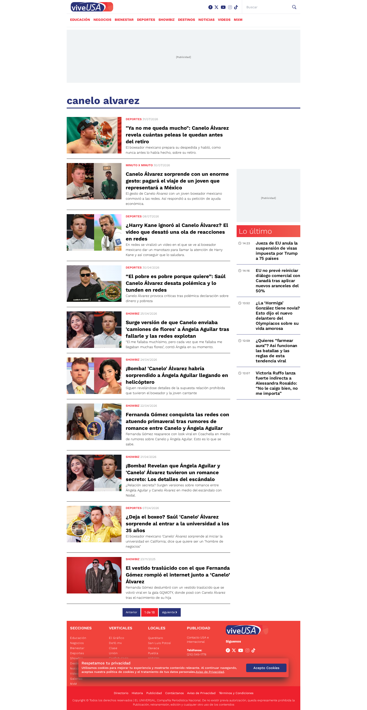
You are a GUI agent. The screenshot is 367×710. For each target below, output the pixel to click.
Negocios (102, 20)
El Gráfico (116, 638)
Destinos (186, 20)
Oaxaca (153, 648)
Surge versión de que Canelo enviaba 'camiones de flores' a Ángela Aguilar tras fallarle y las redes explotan (177, 329)
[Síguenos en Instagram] (231, 9)
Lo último (255, 231)
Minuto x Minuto (139, 165)
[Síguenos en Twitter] (217, 9)
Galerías (76, 678)
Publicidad (154, 693)
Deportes (146, 20)
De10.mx (115, 643)
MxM (238, 20)
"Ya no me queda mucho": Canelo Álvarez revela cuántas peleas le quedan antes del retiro (177, 135)
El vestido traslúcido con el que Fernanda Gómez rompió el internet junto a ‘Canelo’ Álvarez (178, 575)
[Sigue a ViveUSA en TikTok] (254, 651)
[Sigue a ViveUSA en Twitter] (235, 651)
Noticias (206, 20)
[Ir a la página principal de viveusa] (90, 7)
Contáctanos (174, 693)
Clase (113, 648)
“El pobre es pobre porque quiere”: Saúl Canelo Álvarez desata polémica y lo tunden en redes (176, 283)
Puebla (153, 653)
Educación (80, 20)
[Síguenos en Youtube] (224, 9)
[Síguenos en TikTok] (237, 9)
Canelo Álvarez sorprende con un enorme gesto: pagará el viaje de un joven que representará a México (177, 181)
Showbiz (166, 20)
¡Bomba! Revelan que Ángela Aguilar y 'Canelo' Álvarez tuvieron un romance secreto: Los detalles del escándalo (173, 472)
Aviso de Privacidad (201, 693)
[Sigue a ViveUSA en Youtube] (241, 651)
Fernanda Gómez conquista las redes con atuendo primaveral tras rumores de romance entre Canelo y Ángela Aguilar (177, 421)
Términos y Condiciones (236, 693)
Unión (113, 653)
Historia (137, 693)
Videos (224, 20)
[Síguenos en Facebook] (211, 9)
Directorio (121, 693)
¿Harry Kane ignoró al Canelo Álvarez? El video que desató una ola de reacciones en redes (177, 232)
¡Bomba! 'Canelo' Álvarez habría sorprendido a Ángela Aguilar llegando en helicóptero (177, 375)
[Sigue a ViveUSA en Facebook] (229, 651)
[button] (294, 7)
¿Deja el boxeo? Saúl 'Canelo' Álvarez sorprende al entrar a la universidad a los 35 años (177, 523)
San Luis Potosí (159, 643)
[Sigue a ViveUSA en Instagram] (248, 651)
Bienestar (124, 20)
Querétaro (155, 638)
